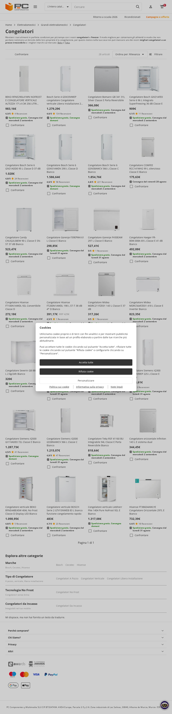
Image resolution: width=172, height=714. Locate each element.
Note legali (117, 386)
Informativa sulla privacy (90, 386)
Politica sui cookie (59, 386)
